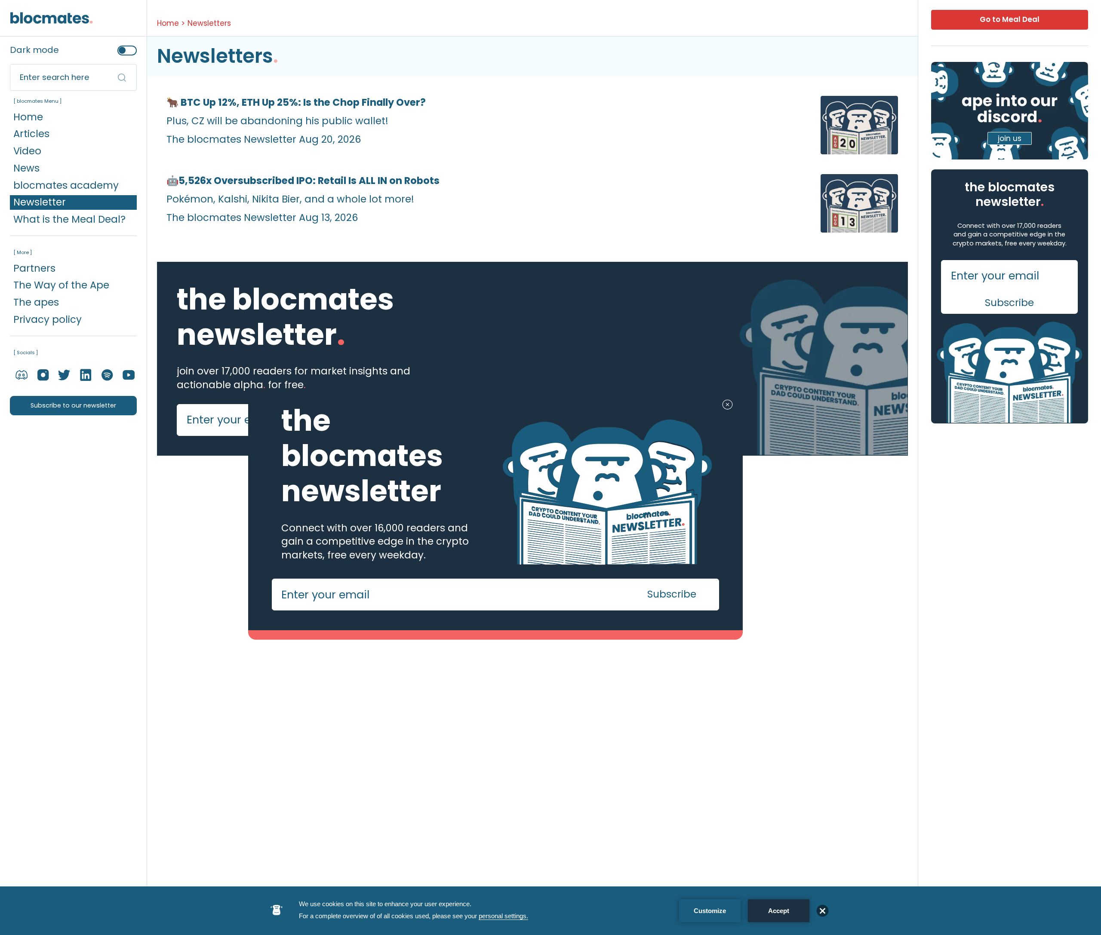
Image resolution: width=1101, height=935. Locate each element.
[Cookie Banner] (550, 910)
